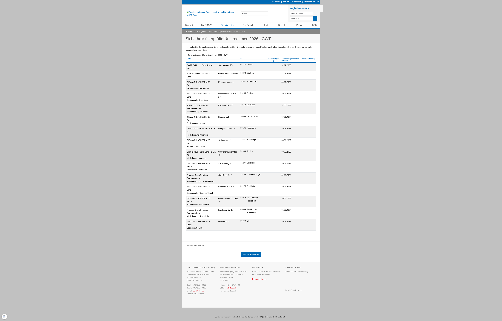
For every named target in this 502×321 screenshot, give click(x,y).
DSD (314, 25)
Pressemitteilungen (259, 279)
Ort (248, 59)
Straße (220, 59)
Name (189, 59)
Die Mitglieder (227, 25)
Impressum (276, 2)
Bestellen (282, 25)
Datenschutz (296, 2)
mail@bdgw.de (198, 291)
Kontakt (286, 2)
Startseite (189, 25)
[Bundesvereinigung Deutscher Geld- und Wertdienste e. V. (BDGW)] (212, 13)
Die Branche (249, 25)
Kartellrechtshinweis (311, 2)
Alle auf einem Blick (251, 254)
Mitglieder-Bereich (299, 8)
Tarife (266, 25)
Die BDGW (206, 25)
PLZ (242, 59)
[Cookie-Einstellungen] (4, 316)
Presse (299, 25)
